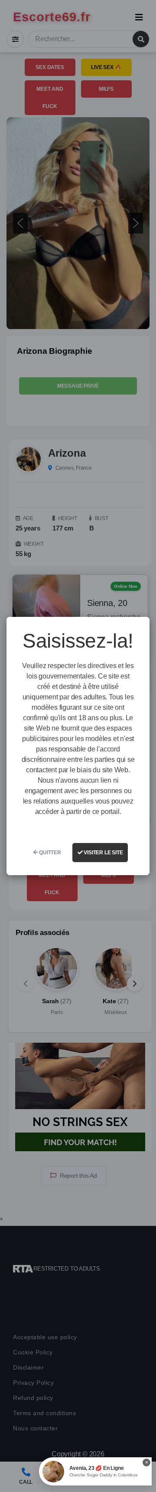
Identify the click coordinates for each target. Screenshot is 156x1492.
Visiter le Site (103, 853)
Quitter (49, 853)
